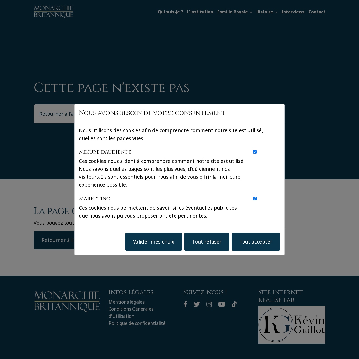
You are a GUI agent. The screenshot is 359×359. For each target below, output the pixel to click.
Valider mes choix (153, 241)
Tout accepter (255, 241)
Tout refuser (207, 241)
